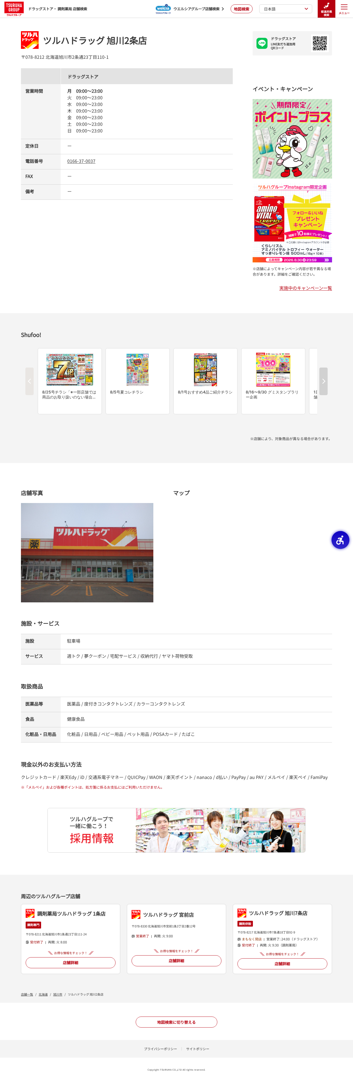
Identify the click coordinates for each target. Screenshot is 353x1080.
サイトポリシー (197, 1048)
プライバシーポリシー (160, 1048)
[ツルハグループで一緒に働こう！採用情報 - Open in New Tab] (176, 830)
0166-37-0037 (81, 161)
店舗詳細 (70, 962)
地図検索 (241, 9)
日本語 (270, 9)
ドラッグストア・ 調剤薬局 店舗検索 (57, 8)
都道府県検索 (326, 13)
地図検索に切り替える (176, 1022)
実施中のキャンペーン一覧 (305, 287)
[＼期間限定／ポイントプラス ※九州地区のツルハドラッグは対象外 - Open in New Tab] (292, 102)
